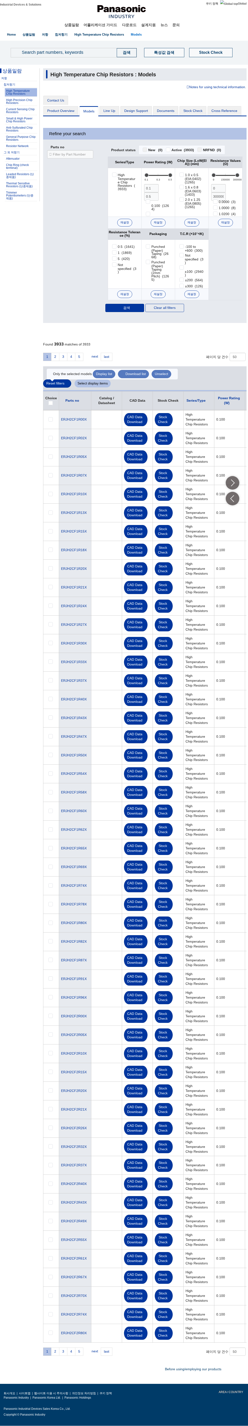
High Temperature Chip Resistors (99, 34)
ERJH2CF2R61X (74, 1258)
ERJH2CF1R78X (74, 904)
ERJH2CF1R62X (74, 829)
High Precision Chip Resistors (19, 101)
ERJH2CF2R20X (74, 1091)
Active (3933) (182, 150)
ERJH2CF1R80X (74, 923)
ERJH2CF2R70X (74, 1296)
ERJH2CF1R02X (74, 438)
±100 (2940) (194, 273)
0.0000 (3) (227, 202)
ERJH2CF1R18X (74, 550)
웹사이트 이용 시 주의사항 (51, 1393)
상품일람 (71, 25)
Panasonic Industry (16, 1397)
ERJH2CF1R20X (74, 569)
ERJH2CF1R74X (74, 885)
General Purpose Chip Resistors (21, 138)
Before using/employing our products (193, 1369)
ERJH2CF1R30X (74, 643)
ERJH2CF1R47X (74, 736)
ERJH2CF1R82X (74, 941)
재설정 (124, 222)
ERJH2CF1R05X (74, 457)
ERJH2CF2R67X (74, 1277)
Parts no (57, 147)
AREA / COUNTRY (230, 1392)
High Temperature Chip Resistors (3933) (126, 182)
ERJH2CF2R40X (74, 1184)
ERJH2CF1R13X (74, 513)
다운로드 (129, 25)
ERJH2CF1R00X (74, 419)
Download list (135, 374)
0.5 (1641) (126, 247)
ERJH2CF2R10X (74, 1053)
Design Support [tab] (136, 111)
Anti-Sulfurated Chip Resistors (19, 129)
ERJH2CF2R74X (74, 1314)
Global (242, 3)
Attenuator (13, 158)
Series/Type (196, 400)
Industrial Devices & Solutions (20, 4)
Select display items (93, 383)
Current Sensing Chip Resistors (20, 111)
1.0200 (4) (227, 214)
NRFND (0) (212, 150)
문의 (176, 25)
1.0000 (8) (227, 208)
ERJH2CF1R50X (74, 755)
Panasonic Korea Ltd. (46, 1397)
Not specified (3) (127, 268)
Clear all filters (165, 308)
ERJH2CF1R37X (74, 680)
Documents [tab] (165, 111)
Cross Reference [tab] (224, 111)
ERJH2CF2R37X (74, 1165)
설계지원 (148, 25)
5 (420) (124, 259)
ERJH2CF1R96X (74, 997)
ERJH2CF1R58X (74, 792)
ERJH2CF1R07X (74, 475)
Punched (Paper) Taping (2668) (160, 252)
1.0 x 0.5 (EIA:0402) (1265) (194, 178)
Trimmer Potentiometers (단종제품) (19, 195)
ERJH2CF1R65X (74, 848)
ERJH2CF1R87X (74, 960)
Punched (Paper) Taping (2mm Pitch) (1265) (160, 271)
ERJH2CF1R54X (74, 774)
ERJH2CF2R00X (74, 1016)
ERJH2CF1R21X (74, 587)
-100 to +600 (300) (194, 248)
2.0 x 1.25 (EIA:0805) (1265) (194, 203)
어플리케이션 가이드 (100, 25)
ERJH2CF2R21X (74, 1109)
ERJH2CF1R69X (74, 867)
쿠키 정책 (212, 3)
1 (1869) (125, 253)
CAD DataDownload (134, 419)
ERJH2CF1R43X (74, 718)
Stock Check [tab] (192, 111)
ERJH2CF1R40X (74, 699)
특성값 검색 (164, 52)
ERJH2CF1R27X (74, 625)
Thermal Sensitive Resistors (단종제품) (19, 185)
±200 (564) (194, 280)
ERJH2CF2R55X (74, 1240)
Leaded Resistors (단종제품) (20, 175)
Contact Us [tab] (55, 100)
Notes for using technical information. (217, 87)
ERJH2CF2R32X (74, 1147)
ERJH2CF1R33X (74, 662)
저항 (45, 34)
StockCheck (163, 419)
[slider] (146, 175)
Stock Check (211, 52)
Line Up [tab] (109, 111)
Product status (123, 150)
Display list (104, 374)
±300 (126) (194, 286)
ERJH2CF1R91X (74, 979)
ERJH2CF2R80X (74, 1333)
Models (136, 34)
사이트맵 (25, 1393)
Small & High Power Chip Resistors (19, 120)
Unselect (161, 374)
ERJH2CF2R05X (74, 1035)
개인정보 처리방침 (84, 1393)
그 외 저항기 (12, 152)
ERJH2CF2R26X (74, 1128)
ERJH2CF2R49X (74, 1221)
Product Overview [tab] (60, 111)
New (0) (155, 150)
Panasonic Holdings (77, 1397)
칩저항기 (61, 34)
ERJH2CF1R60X (74, 811)
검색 (126, 308)
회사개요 (9, 1393)
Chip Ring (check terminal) (17, 166)
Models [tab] (88, 111)
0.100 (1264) (160, 207)
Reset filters (55, 383)
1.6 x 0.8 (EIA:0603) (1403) (194, 190)
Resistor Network (17, 146)
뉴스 (164, 25)
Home (11, 34)
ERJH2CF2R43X (74, 1202)
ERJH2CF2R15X (74, 1072)
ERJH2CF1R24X (74, 606)
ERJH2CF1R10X (74, 494)
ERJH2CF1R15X (74, 531)
